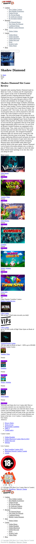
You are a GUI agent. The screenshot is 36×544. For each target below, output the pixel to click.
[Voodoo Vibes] (13, 195)
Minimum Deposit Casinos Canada (16, 451)
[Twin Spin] (13, 290)
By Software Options (15, 17)
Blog (6, 47)
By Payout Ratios (14, 15)
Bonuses (7, 20)
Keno (10, 42)
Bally (4, 75)
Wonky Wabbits (6, 268)
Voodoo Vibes (5, 197)
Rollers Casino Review (8, 301)
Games (7, 33)
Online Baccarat (14, 40)
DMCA (7, 428)
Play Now (4, 177)
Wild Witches (5, 221)
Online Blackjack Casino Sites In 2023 (17, 439)
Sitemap (7, 442)
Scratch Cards (13, 44)
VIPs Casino (5, 327)
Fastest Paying (13, 13)
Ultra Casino (5, 313)
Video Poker (13, 46)
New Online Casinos (15, 9)
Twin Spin (4, 292)
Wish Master (5, 173)
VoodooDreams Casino (8, 343)
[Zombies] (13, 243)
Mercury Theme (22, 489)
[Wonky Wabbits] (13, 266)
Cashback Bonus (14, 26)
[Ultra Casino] (6, 311)
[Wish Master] (13, 171)
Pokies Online (13, 31)
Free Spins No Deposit (16, 24)
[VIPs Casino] (6, 325)
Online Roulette (14, 37)
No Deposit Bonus (15, 22)
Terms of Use (9, 425)
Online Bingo (13, 35)
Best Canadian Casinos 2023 (14, 449)
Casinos (7, 8)
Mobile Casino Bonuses (16, 27)
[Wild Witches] (13, 219)
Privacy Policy (9, 423)
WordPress (12, 489)
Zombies (3, 244)
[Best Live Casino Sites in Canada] (8, 4)
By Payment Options (15, 18)
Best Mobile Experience (16, 11)
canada (7, 453)
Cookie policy (9, 430)
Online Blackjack (14, 38)
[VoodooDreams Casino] (6, 341)
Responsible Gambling (12, 426)
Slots (6, 29)
